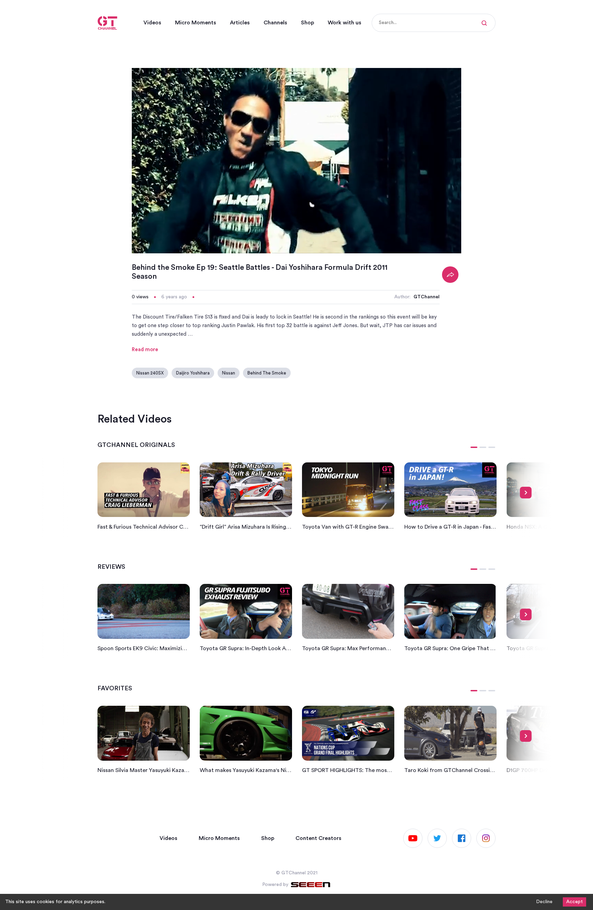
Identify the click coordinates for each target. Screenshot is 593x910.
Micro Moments (195, 22)
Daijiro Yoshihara (193, 373)
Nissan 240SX (150, 373)
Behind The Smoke (266, 373)
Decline (544, 901)
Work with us (344, 22)
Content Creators (318, 838)
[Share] (450, 274)
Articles (240, 22)
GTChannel (427, 297)
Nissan (228, 373)
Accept (574, 901)
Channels (275, 22)
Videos (152, 22)
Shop (307, 22)
